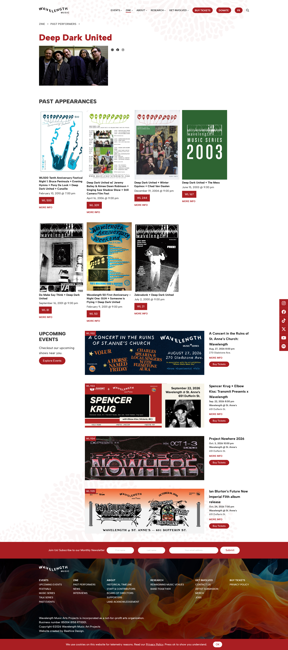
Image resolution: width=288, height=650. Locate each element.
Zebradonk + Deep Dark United (154, 295)
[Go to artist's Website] (113, 50)
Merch (199, 593)
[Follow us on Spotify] (283, 346)
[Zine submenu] (132, 10)
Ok (217, 644)
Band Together (160, 588)
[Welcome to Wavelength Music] (54, 10)
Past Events (47, 601)
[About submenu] (146, 10)
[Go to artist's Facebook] (119, 50)
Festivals (45, 588)
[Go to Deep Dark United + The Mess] (204, 178)
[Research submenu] (165, 10)
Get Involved (178, 10)
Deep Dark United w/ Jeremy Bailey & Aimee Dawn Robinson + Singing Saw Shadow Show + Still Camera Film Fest (108, 188)
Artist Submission (206, 588)
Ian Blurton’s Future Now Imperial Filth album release (228, 496)
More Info (45, 207)
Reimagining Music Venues (167, 584)
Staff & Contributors (121, 588)
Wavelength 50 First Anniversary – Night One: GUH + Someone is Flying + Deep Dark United (109, 298)
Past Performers (63, 24)
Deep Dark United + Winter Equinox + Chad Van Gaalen (152, 184)
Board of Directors (120, 593)
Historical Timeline (119, 584)
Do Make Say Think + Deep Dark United (59, 296)
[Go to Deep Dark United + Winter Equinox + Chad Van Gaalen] (156, 178)
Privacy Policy (239, 584)
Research (157, 10)
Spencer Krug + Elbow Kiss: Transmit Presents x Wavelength (228, 391)
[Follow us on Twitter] (283, 329)
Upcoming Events (50, 584)
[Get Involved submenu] (188, 10)
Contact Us (203, 584)
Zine (128, 10)
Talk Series (46, 597)
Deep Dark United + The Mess (201, 182)
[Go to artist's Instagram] (124, 50)
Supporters (114, 597)
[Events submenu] (121, 10)
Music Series (47, 593)
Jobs (198, 597)
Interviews (80, 593)
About (140, 10)
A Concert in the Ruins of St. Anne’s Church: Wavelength (229, 338)
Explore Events (52, 360)
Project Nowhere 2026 (226, 439)
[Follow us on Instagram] (283, 303)
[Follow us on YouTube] (283, 338)
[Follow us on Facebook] (283, 312)
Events (115, 10)
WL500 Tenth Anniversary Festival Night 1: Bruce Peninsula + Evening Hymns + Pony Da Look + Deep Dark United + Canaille (61, 183)
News (76, 588)
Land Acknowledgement (123, 601)
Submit (230, 550)
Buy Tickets (219, 364)
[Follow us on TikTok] (283, 320)
